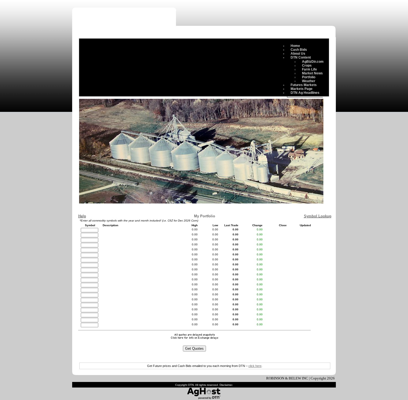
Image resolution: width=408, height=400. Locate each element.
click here (254, 366)
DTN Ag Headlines (305, 93)
